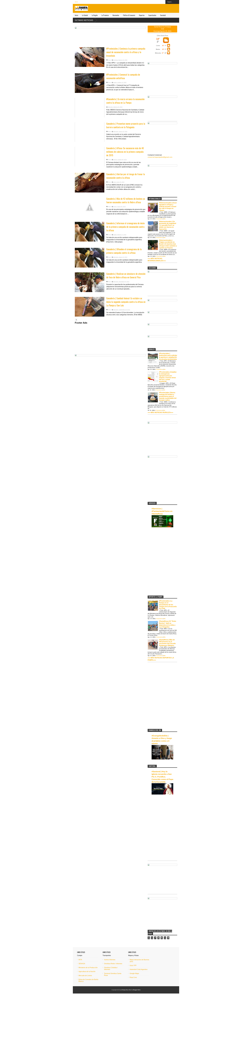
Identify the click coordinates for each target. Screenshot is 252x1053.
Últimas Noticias (84, 20)
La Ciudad (85, 15)
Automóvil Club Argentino (138, 969)
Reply (109, 60)
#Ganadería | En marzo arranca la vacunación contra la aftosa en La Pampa (125, 100)
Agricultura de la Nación (87, 971)
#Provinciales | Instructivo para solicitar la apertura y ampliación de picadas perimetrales (168, 356)
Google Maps (134, 973)
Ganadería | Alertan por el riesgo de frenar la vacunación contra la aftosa (125, 175)
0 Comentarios (159, 218)
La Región (95, 15)
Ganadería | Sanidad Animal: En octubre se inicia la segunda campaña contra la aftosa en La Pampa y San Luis (125, 301)
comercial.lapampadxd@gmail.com (160, 157)
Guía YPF (133, 965)
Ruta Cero (133, 977)
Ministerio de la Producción (88, 967)
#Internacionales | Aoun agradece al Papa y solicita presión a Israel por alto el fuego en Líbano (168, 206)
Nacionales (116, 15)
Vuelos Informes (109, 960)
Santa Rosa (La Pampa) (162, 27)
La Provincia (105, 15)
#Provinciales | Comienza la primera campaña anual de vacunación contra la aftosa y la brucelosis (125, 52)
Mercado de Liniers (85, 975)
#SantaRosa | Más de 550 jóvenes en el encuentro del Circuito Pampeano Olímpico (167, 642)
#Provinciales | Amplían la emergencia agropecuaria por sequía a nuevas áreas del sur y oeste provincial (167, 376)
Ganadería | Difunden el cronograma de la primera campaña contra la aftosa (124, 250)
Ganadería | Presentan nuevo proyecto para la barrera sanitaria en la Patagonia (125, 125)
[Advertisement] (110, 338)
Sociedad (163, 15)
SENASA (82, 963)
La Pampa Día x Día (125, 990)
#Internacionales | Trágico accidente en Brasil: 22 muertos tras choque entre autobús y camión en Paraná (168, 244)
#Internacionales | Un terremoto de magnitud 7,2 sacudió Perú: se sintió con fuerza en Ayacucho (167, 225)
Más (165, 218)
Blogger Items (136, 990)
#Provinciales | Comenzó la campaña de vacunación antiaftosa (123, 76)
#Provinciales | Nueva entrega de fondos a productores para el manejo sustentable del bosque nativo (167, 396)
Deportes (142, 15)
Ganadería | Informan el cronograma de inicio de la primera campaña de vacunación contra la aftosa (125, 226)
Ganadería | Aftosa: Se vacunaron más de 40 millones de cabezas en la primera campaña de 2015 (125, 151)
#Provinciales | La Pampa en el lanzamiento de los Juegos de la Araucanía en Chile (168, 604)
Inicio (76, 1)
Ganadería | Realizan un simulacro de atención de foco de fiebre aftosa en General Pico (125, 275)
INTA (80, 960)
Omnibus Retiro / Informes (113, 963)
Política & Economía (129, 15)
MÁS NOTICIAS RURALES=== (162, 412)
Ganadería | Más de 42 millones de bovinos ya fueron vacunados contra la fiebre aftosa (125, 200)
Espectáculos (152, 15)
